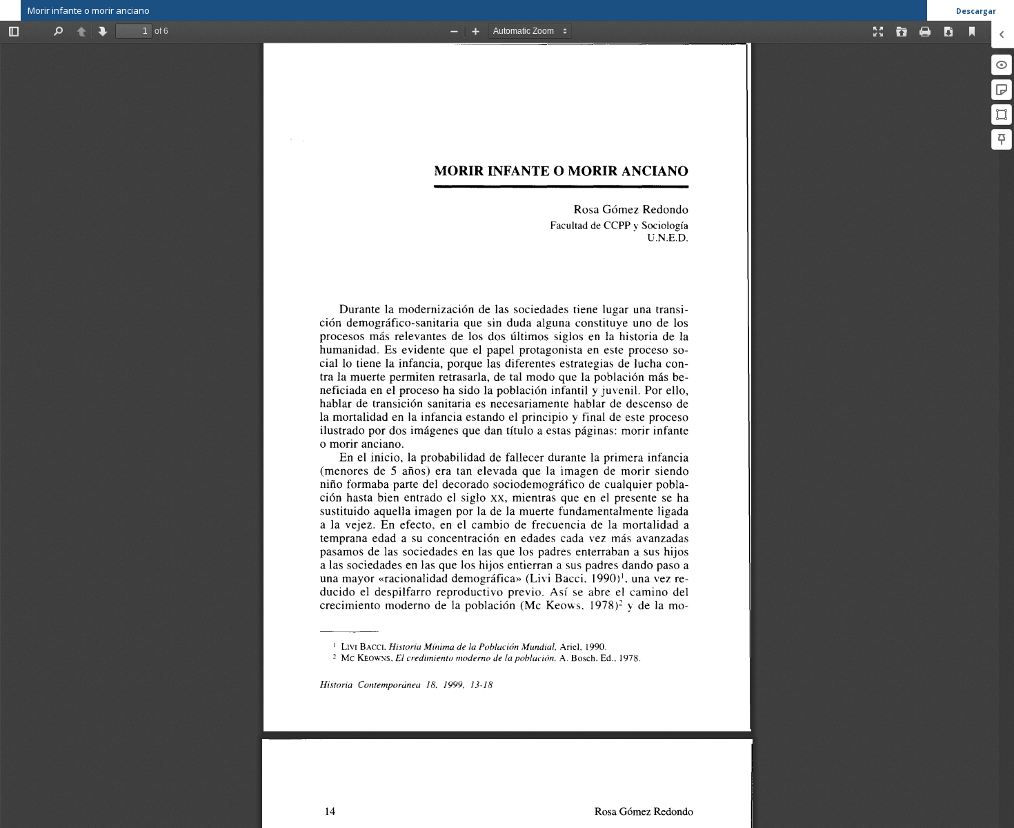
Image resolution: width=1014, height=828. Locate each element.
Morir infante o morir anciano (89, 10)
